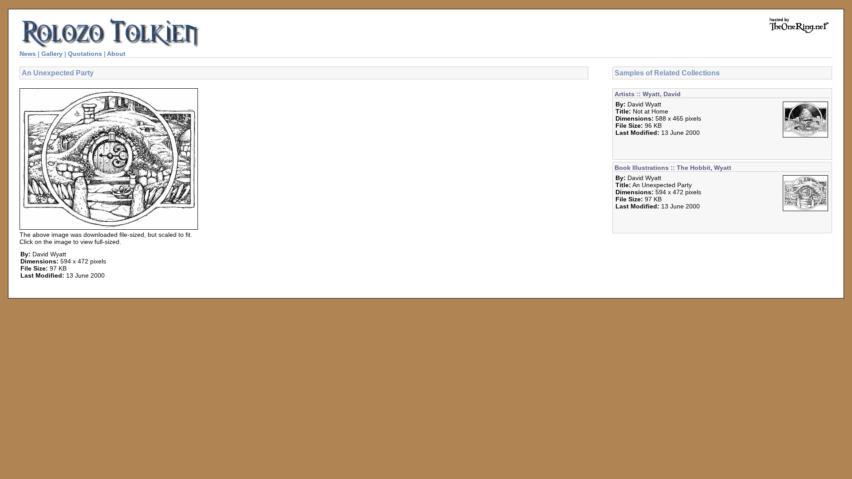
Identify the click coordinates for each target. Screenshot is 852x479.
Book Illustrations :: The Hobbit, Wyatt (673, 167)
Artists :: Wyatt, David (648, 94)
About (116, 53)
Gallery (52, 53)
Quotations (85, 53)
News (28, 53)
